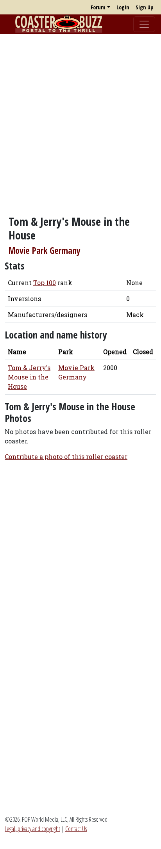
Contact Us (76, 828)
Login (122, 7)
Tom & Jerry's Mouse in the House (29, 376)
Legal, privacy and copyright (32, 828)
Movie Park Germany (44, 251)
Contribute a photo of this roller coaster (66, 456)
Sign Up (144, 7)
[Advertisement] (80, 120)
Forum (98, 7)
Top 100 (44, 282)
